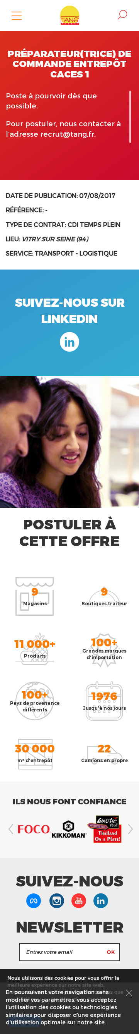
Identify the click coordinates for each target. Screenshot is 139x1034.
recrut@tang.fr (67, 133)
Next (129, 829)
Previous (10, 829)
